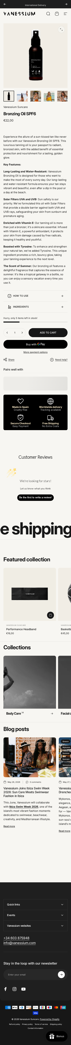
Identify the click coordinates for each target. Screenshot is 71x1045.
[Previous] (5, 4)
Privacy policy (27, 1024)
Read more (9, 826)
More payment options (35, 352)
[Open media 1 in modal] (61, 29)
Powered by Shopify (49, 1019)
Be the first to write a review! (35, 497)
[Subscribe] (61, 974)
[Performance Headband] (29, 594)
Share (11, 359)
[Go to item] (8, 96)
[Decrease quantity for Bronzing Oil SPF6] (7, 332)
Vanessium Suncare (15, 107)
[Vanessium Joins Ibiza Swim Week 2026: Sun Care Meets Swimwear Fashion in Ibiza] (29, 757)
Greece (66, 741)
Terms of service (41, 1024)
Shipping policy (56, 1024)
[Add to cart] (50, 615)
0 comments (35, 782)
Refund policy (14, 1024)
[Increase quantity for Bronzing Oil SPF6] (22, 332)
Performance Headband (21, 629)
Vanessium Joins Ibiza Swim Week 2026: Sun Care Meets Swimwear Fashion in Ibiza (26, 792)
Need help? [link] (61, 359)
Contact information (35, 1028)
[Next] (66, 4)
